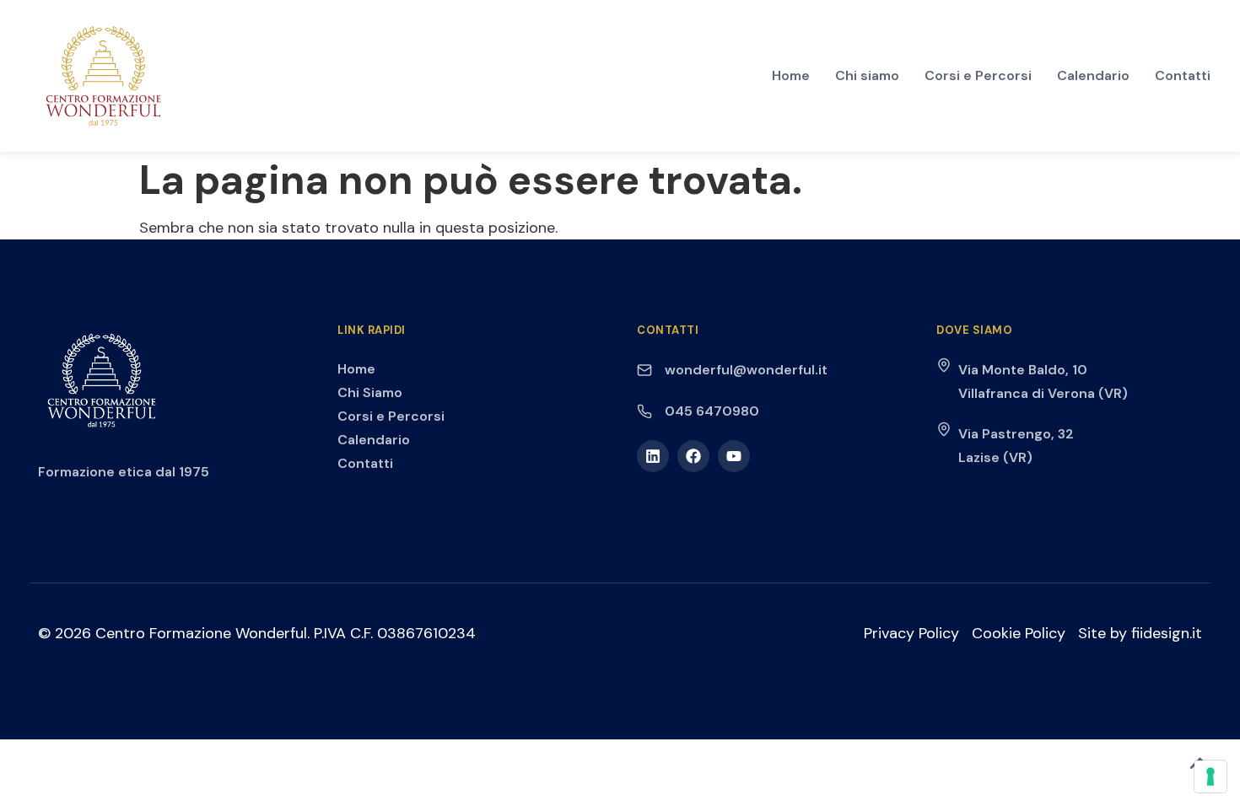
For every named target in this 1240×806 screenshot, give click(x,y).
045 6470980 (712, 411)
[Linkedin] (653, 456)
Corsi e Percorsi (978, 75)
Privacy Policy (911, 633)
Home (791, 75)
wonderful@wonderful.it (746, 370)
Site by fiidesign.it (1140, 633)
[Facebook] (693, 456)
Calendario (1093, 75)
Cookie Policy (1018, 633)
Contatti (1182, 75)
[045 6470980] (644, 411)
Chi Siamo (369, 392)
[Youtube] (734, 456)
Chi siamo (867, 75)
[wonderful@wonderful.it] (644, 370)
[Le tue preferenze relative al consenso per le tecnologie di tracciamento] (1210, 776)
